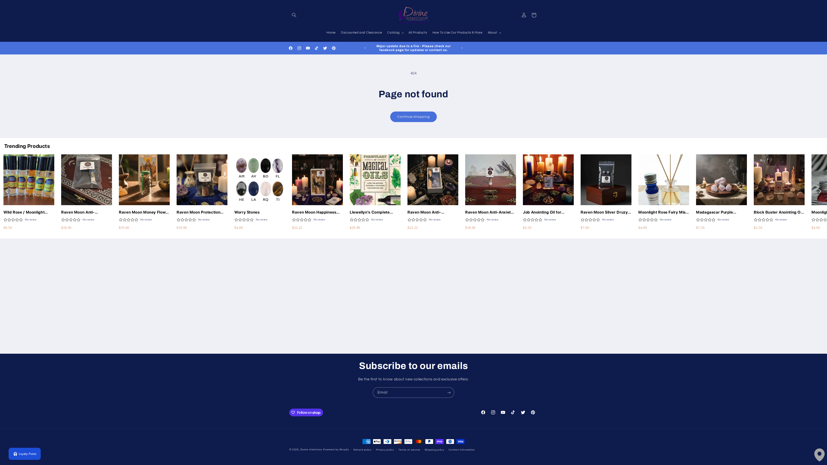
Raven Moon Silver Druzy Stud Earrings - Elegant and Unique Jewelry (604, 212)
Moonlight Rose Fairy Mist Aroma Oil (662, 212)
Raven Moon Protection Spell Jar (198, 212)
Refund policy (362, 450)
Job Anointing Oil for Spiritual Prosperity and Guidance (545, 212)
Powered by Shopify (336, 449)
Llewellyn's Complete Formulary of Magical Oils (374, 212)
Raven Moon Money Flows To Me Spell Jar (143, 212)
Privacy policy (385, 450)
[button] (294, 15)
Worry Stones (247, 212)
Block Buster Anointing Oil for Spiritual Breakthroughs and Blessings (778, 212)
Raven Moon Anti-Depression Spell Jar (80, 212)
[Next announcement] (462, 48)
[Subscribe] (449, 392)
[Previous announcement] (365, 48)
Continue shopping (413, 116)
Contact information (462, 450)
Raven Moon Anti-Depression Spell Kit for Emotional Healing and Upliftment (429, 212)
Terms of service (409, 450)
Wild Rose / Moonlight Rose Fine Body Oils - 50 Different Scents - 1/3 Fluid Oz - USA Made (28, 212)
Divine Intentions (311, 449)
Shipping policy (434, 450)
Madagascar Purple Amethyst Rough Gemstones (714, 212)
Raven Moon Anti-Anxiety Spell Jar (489, 212)
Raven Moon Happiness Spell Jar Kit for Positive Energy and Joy (314, 212)
